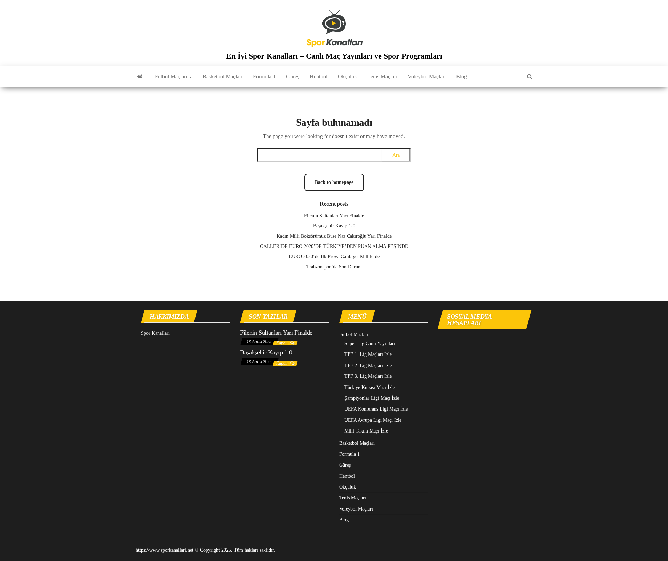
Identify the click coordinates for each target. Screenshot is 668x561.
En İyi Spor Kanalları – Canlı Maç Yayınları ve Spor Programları (334, 56)
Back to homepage (334, 182)
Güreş (292, 76)
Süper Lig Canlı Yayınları (369, 343)
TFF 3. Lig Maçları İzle (368, 376)
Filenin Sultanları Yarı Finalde (334, 215)
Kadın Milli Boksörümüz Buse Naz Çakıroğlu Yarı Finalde (334, 236)
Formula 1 (264, 76)
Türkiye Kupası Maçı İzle (369, 387)
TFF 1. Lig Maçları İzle (368, 354)
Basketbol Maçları (222, 76)
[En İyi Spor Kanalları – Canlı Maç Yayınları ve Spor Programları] (140, 76)
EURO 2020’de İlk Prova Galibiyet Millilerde (334, 256)
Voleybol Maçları (427, 76)
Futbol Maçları (172, 76)
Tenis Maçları (382, 76)
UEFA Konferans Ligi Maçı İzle (376, 409)
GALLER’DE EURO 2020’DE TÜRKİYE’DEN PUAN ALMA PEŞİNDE (334, 246)
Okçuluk (347, 76)
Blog (461, 76)
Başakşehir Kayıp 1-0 (334, 225)
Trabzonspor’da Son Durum (334, 267)
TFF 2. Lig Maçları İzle (368, 365)
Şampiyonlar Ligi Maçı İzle (371, 398)
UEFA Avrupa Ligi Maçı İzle (372, 420)
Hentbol (318, 76)
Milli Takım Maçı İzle (366, 431)
